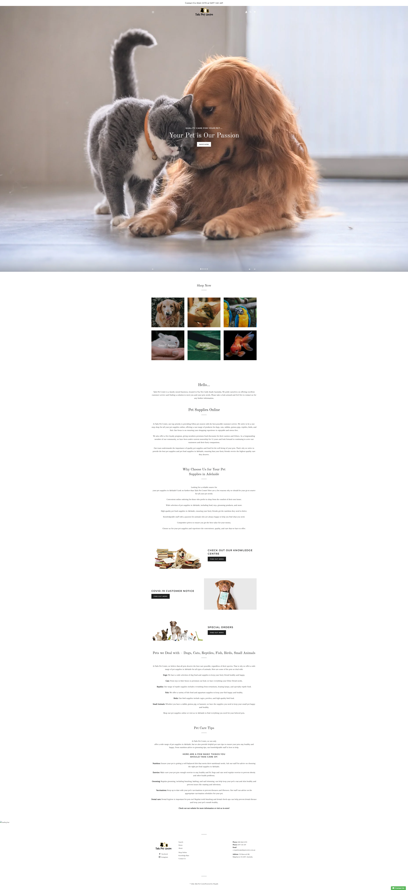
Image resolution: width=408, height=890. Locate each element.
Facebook (164, 854)
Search (180, 842)
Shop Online (182, 852)
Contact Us (182, 859)
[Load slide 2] (203, 269)
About (180, 848)
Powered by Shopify (211, 884)
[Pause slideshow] (249, 269)
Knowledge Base (183, 855)
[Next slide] (254, 269)
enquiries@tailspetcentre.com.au (244, 850)
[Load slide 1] (201, 269)
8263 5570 (202, 3)
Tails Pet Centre (200, 884)
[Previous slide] (152, 269)
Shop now (204, 144)
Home (180, 845)
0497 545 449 (216, 3)
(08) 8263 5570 (242, 842)
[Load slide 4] (207, 269)
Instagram (164, 857)
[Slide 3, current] (205, 269)
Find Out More (217, 559)
